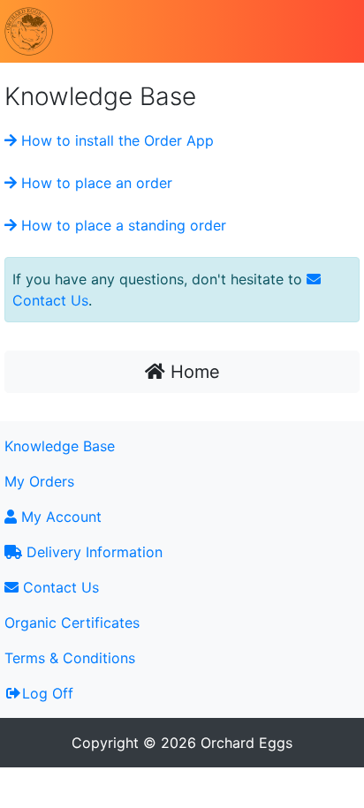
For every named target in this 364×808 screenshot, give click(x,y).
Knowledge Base (59, 446)
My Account (59, 516)
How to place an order (94, 183)
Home (192, 371)
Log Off (47, 693)
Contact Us (59, 587)
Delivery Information (92, 552)
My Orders (39, 481)
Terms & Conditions (69, 658)
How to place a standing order (121, 225)
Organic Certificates (72, 622)
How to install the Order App (115, 140)
